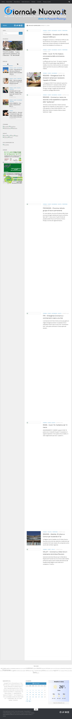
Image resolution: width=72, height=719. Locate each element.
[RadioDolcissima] (7, 128)
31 (30, 699)
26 (36, 697)
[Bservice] (12, 183)
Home (3, 1)
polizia (43, 670)
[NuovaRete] (6, 126)
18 (33, 694)
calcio (24, 668)
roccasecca (62, 670)
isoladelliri (24, 670)
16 (27, 694)
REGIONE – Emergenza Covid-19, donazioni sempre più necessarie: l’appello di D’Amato (54, 78)
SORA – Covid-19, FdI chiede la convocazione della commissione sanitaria (53, 56)
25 (33, 697)
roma (65, 670)
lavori (30, 670)
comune (48, 668)
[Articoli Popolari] (8, 64)
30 (27, 699)
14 (41, 692)
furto (12, 670)
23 (27, 697)
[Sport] (8, 135)
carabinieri (29, 668)
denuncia (59, 668)
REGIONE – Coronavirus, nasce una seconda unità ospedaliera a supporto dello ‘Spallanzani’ (55, 99)
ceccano (43, 668)
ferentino (63, 668)
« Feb (27, 701)
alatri (2, 668)
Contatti (39, 1)
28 (41, 697)
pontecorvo (47, 670)
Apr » (30, 701)
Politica (50, 532)
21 (41, 694)
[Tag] (17, 64)
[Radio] (4, 135)
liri (34, 670)
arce (10, 668)
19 (36, 694)
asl (19, 668)
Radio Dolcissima (26, 1)
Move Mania (17, 1)
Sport (49, 549)
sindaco (70, 670)
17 (30, 694)
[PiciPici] (12, 160)
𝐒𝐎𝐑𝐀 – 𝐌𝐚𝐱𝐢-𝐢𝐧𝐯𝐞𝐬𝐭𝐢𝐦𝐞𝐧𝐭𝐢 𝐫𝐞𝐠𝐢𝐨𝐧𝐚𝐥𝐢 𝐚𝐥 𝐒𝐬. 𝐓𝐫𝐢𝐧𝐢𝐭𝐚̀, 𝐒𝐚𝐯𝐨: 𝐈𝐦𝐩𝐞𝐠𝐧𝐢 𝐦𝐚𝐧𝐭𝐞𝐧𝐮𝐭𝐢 (15, 82)
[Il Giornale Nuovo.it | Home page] (35, 13)
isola (21, 670)
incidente (18, 670)
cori (54, 668)
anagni (4, 668)
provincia (51, 670)
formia (1, 670)
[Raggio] (16, 135)
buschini (21, 668)
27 (39, 697)
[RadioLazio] (14, 128)
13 (39, 692)
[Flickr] (21, 25)
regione (55, 670)
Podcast (33, 1)
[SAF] (12, 172)
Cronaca (45, 30)
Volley (53, 549)
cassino (38, 668)
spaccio (38, 672)
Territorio (64, 30)
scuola (68, 670)
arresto (17, 668)
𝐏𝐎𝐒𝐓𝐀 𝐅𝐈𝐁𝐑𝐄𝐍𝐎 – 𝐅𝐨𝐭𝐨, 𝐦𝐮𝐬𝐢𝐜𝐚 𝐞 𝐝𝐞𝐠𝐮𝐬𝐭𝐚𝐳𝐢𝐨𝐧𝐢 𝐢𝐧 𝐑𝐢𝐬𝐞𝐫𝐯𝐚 (15, 105)
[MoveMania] (12, 126)
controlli (51, 668)
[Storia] (5, 137)
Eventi (49, 30)
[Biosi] (20, 162)
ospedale (36, 670)
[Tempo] (10, 137)
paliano (39, 670)
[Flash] (12, 135)
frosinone (7, 670)
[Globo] (17, 162)
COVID (56, 668)
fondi (70, 668)
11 (33, 692)
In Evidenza (54, 30)
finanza (67, 668)
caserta (34, 668)
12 (36, 692)
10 (30, 692)
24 (30, 697)
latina (27, 670)
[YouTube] (19, 25)
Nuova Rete (9, 1)
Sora (35, 672)
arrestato (13, 668)
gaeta (14, 670)
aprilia (7, 668)
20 (39, 694)
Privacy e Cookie (47, 1)
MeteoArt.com (61, 702)
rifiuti (59, 670)
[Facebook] (15, 25)
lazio (32, 670)
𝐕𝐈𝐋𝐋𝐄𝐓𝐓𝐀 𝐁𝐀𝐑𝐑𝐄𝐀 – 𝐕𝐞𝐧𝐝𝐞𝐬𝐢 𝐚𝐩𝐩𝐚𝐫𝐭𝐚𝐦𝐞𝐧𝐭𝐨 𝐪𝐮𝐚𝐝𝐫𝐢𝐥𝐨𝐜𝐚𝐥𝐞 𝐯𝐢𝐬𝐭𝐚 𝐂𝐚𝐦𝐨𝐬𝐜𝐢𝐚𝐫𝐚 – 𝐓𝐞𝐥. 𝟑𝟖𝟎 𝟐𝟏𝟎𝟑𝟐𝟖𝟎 (11, 53)
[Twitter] (17, 25)
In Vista (59, 30)
